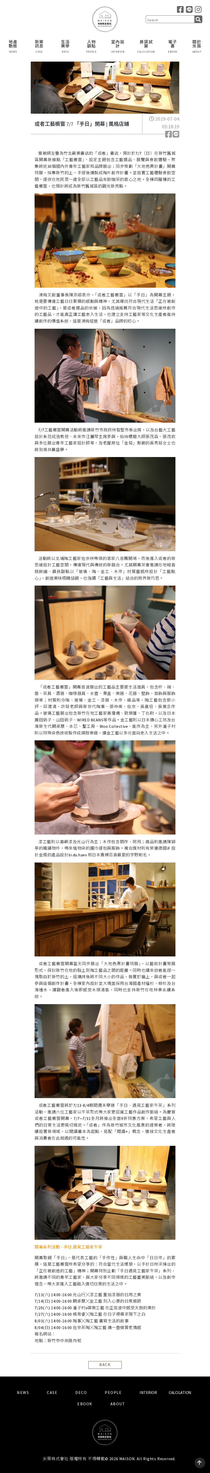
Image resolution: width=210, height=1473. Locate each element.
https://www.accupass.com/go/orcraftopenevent (102, 1333)
